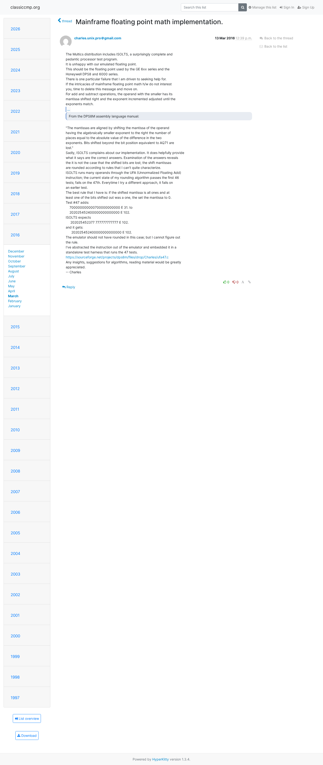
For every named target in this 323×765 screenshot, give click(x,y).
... (68, 109)
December (16, 251)
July (11, 276)
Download (28, 736)
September (16, 266)
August (13, 271)
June (12, 281)
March (13, 296)
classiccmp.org (25, 7)
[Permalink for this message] (249, 282)
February (15, 301)
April (11, 291)
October (14, 261)
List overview (28, 718)
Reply (70, 287)
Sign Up (307, 7)
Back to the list (275, 46)
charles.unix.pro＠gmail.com (97, 38)
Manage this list (263, 7)
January (14, 306)
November (16, 256)
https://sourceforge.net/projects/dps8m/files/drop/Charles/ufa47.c (117, 257)
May (11, 286)
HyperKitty (160, 759)
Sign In (288, 7)
